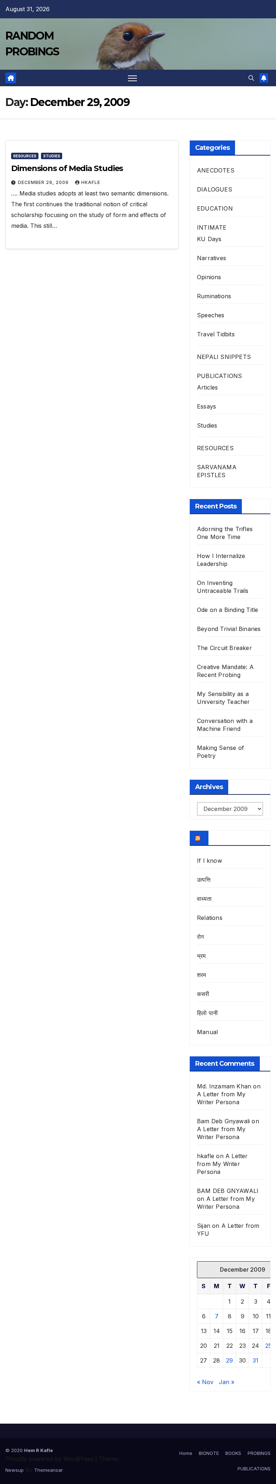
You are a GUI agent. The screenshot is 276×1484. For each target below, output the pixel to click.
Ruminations (214, 296)
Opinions (209, 277)
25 (268, 1345)
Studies (51, 156)
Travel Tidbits (216, 334)
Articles (207, 387)
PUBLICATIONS (219, 375)
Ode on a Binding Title (227, 609)
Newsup (14, 1470)
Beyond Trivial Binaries (229, 628)
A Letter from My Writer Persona (222, 1163)
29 (229, 1360)
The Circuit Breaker (224, 647)
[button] (251, 78)
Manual (207, 1032)
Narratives (211, 258)
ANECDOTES (215, 170)
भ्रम (201, 955)
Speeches (211, 315)
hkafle (90, 182)
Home (185, 1453)
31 (255, 1360)
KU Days (209, 239)
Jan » (226, 1382)
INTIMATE (212, 227)
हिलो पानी (207, 1013)
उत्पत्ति (204, 879)
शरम (201, 974)
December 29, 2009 (44, 182)
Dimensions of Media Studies (67, 168)
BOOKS (233, 1453)
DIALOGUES (214, 189)
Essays (206, 406)
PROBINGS (259, 1453)
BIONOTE (209, 1453)
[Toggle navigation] (132, 78)
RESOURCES (24, 156)
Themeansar (48, 1470)
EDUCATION (215, 208)
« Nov (205, 1382)
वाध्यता (204, 898)
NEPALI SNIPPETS (224, 356)
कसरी (203, 993)
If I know (209, 860)
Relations (209, 917)
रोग (200, 936)
